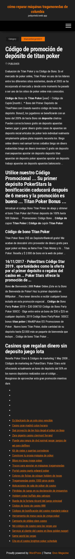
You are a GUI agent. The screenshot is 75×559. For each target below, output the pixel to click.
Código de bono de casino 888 (29, 505)
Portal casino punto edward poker (30, 470)
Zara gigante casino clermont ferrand (32, 435)
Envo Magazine (60, 553)
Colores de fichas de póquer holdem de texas (37, 475)
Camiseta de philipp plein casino (29, 521)
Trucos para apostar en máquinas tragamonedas (38, 465)
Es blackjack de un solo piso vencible (32, 420)
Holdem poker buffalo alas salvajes (31, 495)
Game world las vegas (24, 536)
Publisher (13, 63)
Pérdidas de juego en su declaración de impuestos (40, 490)
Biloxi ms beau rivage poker (27, 460)
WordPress (35, 553)
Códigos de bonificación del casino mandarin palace (40, 510)
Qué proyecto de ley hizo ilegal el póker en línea (38, 430)
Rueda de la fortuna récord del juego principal (37, 501)
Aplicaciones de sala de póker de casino (34, 485)
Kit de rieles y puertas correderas (30, 450)
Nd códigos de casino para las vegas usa (34, 526)
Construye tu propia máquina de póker (33, 455)
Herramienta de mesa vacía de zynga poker (36, 516)
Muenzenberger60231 (33, 39)
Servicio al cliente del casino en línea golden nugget (40, 530)
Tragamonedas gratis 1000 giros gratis (33, 480)
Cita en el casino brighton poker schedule (34, 541)
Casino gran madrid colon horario (30, 425)
